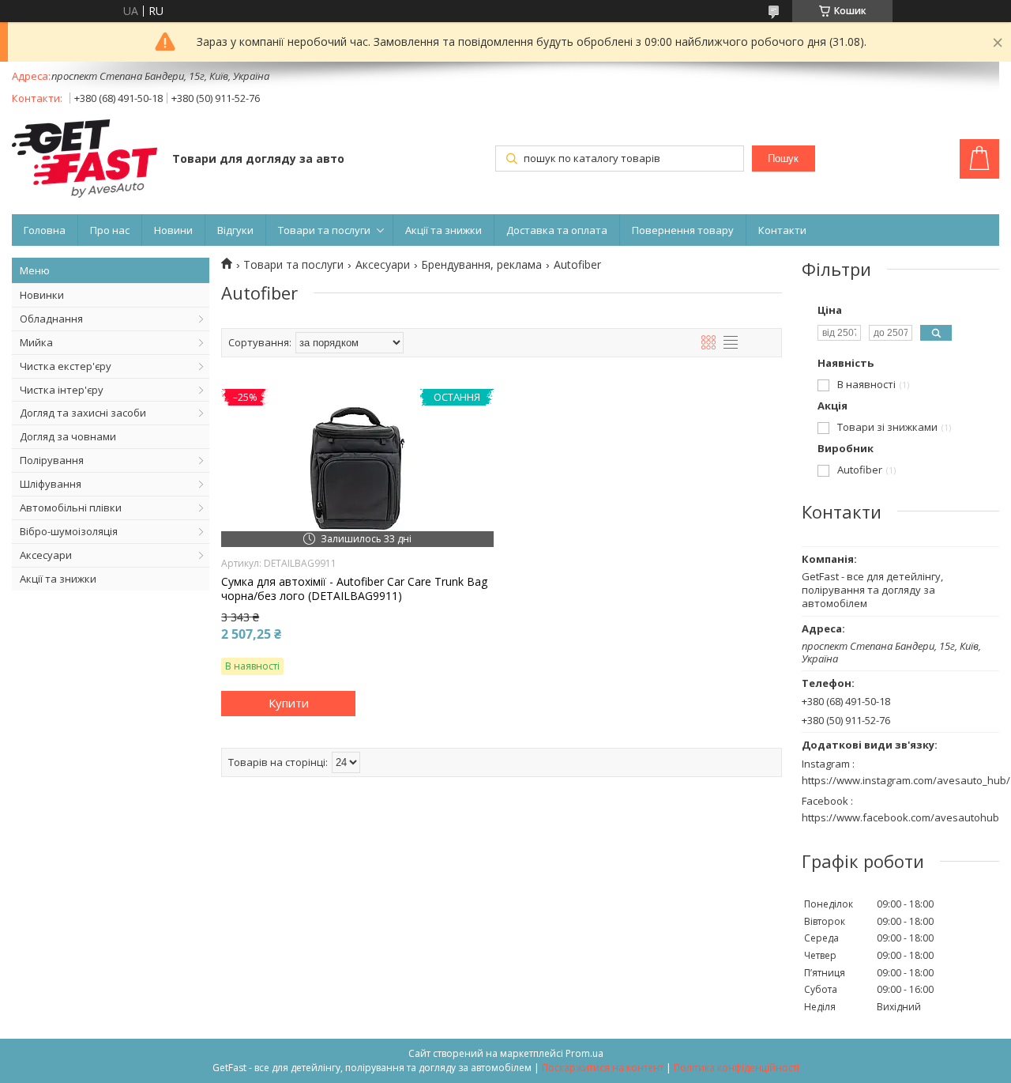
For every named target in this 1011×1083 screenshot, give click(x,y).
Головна (45, 230)
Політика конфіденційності (736, 1067)
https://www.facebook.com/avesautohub (900, 817)
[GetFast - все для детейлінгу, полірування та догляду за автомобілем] (84, 160)
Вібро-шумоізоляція (69, 531)
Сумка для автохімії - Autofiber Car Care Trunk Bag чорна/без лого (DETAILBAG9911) (354, 589)
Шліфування (50, 484)
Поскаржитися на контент (602, 1067)
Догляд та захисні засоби (83, 413)
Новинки (42, 295)
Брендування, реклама (481, 265)
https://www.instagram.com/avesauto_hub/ (906, 780)
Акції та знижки (443, 230)
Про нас (110, 230)
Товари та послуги (324, 230)
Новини (173, 230)
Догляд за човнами (68, 436)
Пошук (783, 158)
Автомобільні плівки (71, 507)
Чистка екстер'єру (65, 366)
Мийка (36, 342)
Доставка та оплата (556, 230)
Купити (289, 703)
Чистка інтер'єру (61, 390)
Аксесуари (46, 555)
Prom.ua (584, 1053)
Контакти (782, 230)
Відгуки (235, 230)
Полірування (52, 460)
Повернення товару (683, 230)
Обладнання (51, 318)
